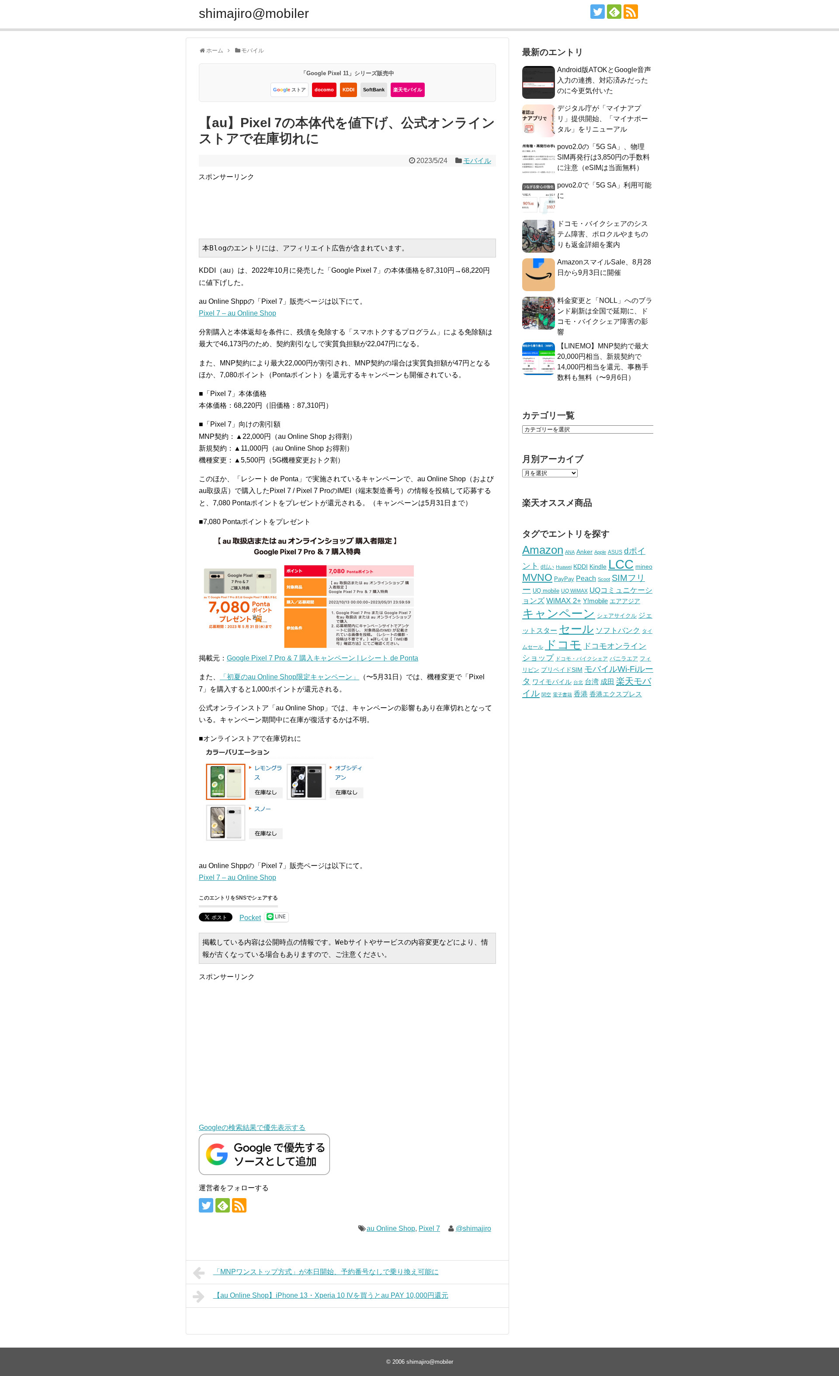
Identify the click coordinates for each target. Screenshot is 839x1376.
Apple (600, 552)
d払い (547, 567)
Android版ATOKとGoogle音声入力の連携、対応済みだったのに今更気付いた (604, 80)
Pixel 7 (429, 1228)
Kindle (598, 566)
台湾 (592, 681)
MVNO (537, 577)
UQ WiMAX (574, 591)
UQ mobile (546, 590)
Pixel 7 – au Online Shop (237, 313)
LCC (621, 564)
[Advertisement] (357, 202)
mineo (643, 566)
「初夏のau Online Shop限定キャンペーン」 (289, 677)
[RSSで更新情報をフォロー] (631, 11)
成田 (607, 681)
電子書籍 (562, 694)
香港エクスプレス (615, 694)
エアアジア (625, 601)
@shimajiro (473, 1228)
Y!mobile (595, 601)
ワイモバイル (552, 681)
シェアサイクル (617, 615)
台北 (578, 682)
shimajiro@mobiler (254, 13)
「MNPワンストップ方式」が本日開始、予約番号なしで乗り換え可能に (326, 1271)
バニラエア (624, 658)
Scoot (604, 579)
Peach (586, 578)
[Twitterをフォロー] (597, 11)
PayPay (564, 579)
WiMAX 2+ (563, 600)
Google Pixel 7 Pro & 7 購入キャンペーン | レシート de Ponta (322, 658)
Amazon (542, 550)
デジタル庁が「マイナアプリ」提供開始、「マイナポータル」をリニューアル (602, 118)
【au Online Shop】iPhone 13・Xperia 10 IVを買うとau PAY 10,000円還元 (330, 1295)
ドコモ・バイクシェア (581, 659)
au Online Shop (391, 1228)
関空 (546, 694)
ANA (570, 552)
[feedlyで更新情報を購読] (614, 11)
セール (576, 629)
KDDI (348, 89)
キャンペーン (558, 613)
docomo (324, 89)
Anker (584, 552)
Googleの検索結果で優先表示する (252, 1127)
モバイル (477, 160)
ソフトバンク (618, 630)
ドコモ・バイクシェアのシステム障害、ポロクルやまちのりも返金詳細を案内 (602, 234)
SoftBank (374, 89)
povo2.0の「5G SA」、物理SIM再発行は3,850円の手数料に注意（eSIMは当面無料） (603, 157)
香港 (581, 694)
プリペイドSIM (561, 670)
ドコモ (563, 644)
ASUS (615, 552)
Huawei (564, 567)
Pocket (250, 917)
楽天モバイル (407, 89)
